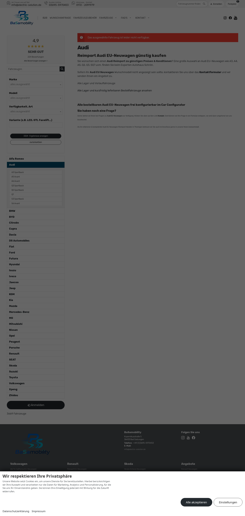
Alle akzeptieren (196, 502)
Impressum (39, 511)
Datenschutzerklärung (16, 511)
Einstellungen (228, 502)
